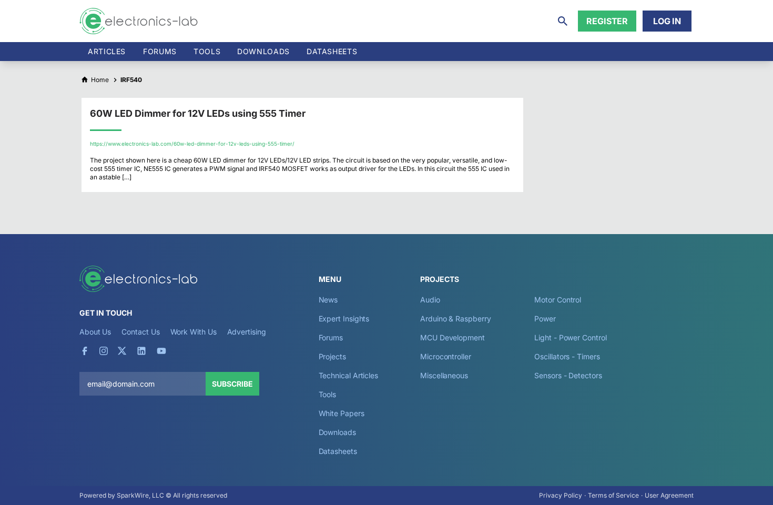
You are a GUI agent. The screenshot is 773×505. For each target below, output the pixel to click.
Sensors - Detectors (568, 375)
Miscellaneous (444, 375)
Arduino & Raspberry (455, 318)
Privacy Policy (560, 495)
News (328, 299)
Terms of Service (613, 495)
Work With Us (193, 331)
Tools (207, 51)
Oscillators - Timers (566, 356)
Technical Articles (349, 375)
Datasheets (332, 51)
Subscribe (232, 383)
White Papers (341, 413)
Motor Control (557, 299)
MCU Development (452, 337)
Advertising (246, 331)
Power (545, 318)
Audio (430, 299)
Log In (667, 21)
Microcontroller (445, 356)
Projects (332, 356)
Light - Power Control (570, 337)
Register (607, 21)
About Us (95, 331)
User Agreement (669, 495)
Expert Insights (344, 318)
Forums (160, 51)
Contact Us (140, 331)
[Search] (562, 21)
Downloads (337, 432)
